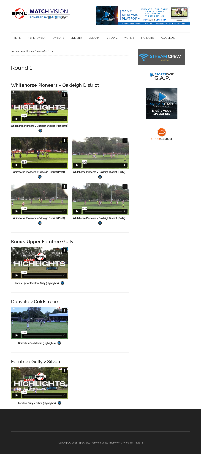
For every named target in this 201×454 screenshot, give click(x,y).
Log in (139, 442)
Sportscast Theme (88, 442)
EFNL (41, 13)
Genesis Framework (111, 442)
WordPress (129, 442)
